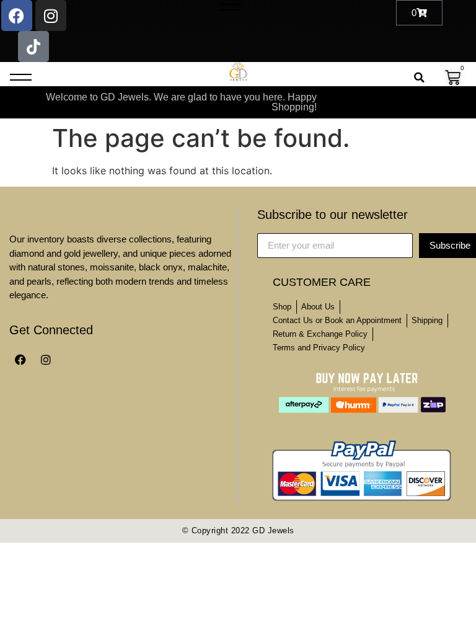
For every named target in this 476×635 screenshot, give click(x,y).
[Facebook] (16, 15)
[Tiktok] (33, 46)
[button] (229, 4)
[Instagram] (50, 15)
